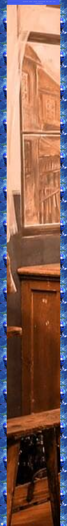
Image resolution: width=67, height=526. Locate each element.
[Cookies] (2, 524)
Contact (54, 1)
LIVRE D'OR (35, 1)
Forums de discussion (39, 3)
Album (50, 1)
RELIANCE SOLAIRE (41, 1)
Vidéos (47, 1)
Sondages (30, 1)
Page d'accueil (25, 1)
